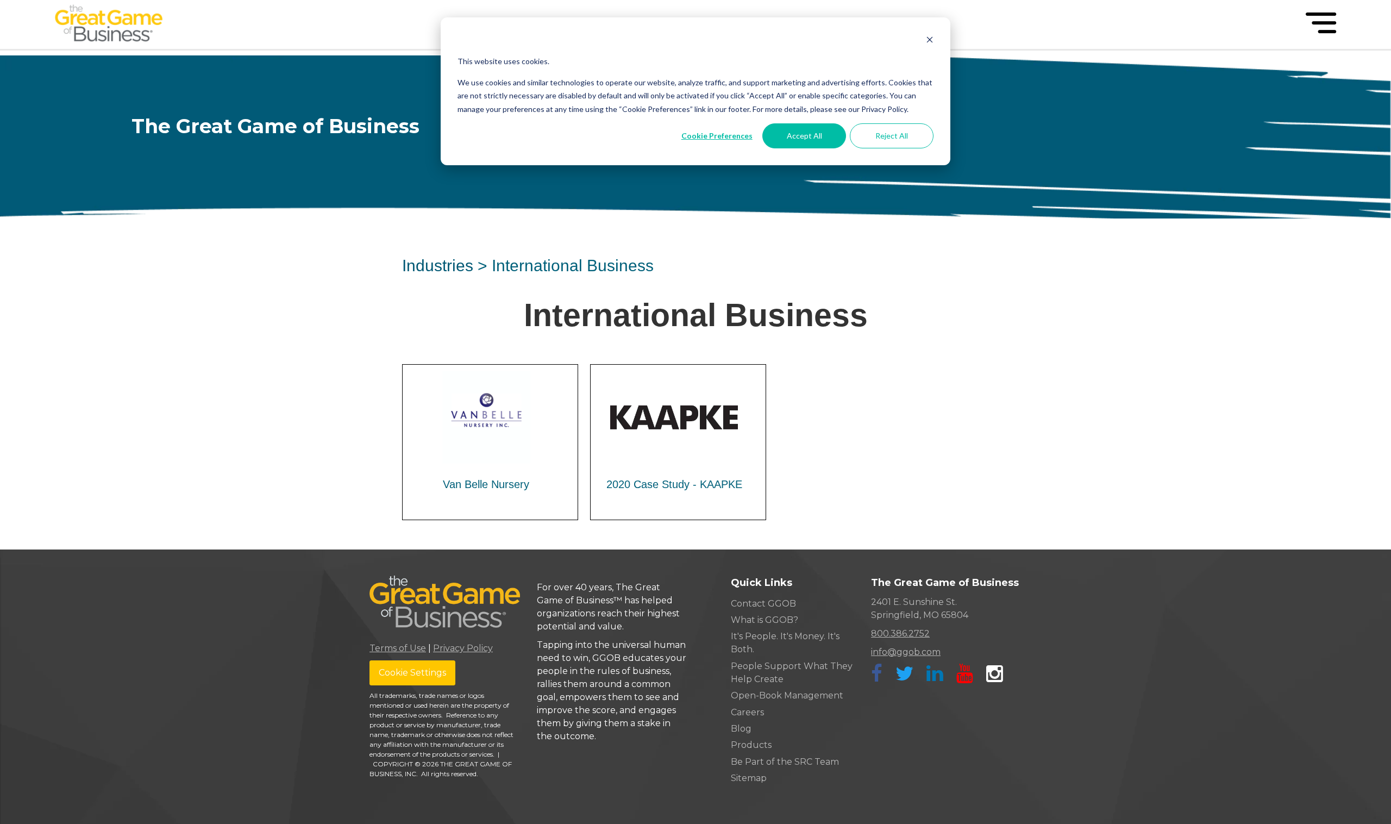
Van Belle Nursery (486, 484)
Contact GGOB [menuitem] (763, 603)
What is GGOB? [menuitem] (764, 620)
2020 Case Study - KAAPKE (674, 484)
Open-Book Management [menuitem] (787, 695)
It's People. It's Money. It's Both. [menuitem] (785, 642)
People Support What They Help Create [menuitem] (792, 672)
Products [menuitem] (751, 745)
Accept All (804, 135)
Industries (437, 265)
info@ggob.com (906, 652)
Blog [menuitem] (741, 728)
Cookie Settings (412, 672)
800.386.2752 (900, 633)
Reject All (891, 135)
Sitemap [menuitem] (749, 778)
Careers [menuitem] (747, 712)
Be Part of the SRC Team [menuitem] (785, 762)
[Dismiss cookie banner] (929, 41)
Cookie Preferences (717, 135)
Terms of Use (397, 648)
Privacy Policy (463, 648)
